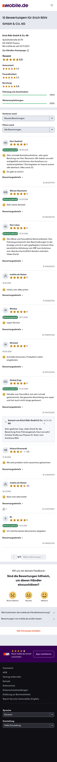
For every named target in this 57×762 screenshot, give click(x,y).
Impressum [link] (8, 668)
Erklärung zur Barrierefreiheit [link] (16, 694)
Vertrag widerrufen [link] (12, 677)
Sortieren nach (9, 113)
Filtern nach (8, 125)
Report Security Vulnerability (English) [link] (21, 699)
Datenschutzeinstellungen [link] (15, 690)
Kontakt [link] (6, 681)
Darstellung (8, 721)
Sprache (7, 710)
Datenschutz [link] (9, 686)
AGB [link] (5, 672)
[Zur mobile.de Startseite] (15, 5)
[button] (28, 177)
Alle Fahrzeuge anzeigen (28, 630)
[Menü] (52, 5)
